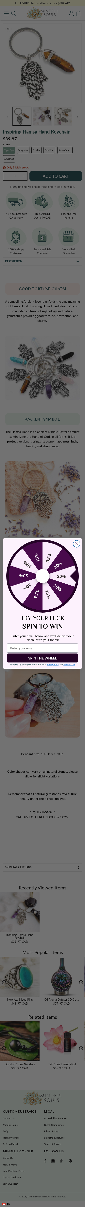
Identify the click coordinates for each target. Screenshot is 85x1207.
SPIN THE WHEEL (42, 658)
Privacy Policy (53, 664)
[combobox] (42, 1204)
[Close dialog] (76, 543)
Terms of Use (69, 664)
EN (8, 1203)
